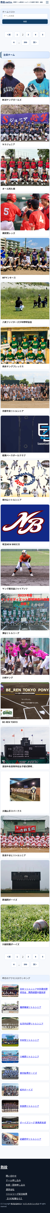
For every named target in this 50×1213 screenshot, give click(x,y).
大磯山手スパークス (11, 810)
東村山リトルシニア (11, 499)
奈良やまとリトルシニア (14, 855)
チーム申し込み (13, 1180)
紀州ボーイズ (26, 1089)
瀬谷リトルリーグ (10, 633)
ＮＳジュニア (8, 144)
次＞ (35, 42)
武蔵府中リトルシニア (30, 1139)
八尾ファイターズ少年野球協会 (17, 322)
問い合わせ (11, 1175)
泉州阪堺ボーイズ (28, 1073)
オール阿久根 (8, 188)
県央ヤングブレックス (13, 366)
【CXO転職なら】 (14, 1198)
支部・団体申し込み (15, 1184)
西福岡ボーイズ (9, 899)
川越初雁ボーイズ (10, 944)
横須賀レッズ (8, 233)
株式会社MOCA (16, 1203)
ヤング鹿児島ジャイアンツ (15, 588)
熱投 (4, 1166)
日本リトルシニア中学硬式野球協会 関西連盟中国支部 (34, 990)
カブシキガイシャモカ (31, 1203)
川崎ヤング (7, 677)
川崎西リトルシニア (29, 1056)
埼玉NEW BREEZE (11, 544)
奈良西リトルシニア (29, 1106)
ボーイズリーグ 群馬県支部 (33, 1122)
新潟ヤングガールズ (11, 99)
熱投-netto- (7, 2)
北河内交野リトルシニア (31, 1023)
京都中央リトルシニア (13, 411)
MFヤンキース (9, 277)
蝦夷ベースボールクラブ (14, 455)
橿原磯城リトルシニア (30, 1007)
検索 (25, 22)
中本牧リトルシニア (29, 1040)
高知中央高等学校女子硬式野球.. (17, 766)
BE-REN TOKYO (10, 722)
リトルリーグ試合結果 (16, 1193)
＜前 (9, 34)
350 (25, 42)
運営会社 (10, 1189)
